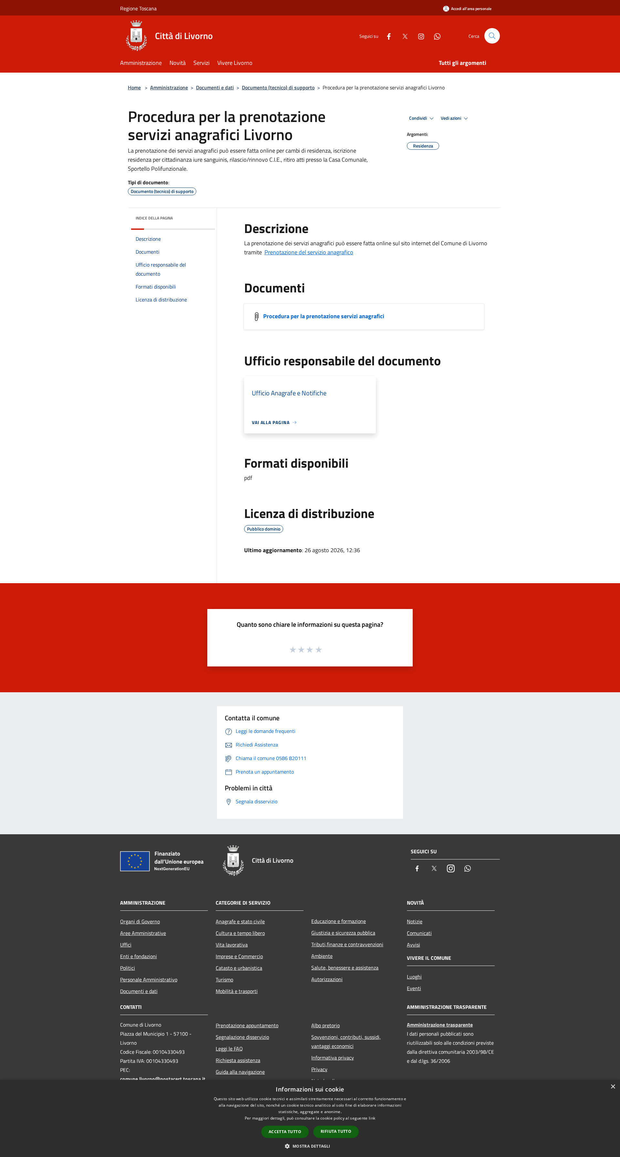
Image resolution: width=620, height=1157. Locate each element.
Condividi (418, 118)
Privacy (319, 1069)
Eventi (414, 988)
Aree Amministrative (143, 933)
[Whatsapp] (434, 35)
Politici (127, 968)
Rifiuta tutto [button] (336, 1131)
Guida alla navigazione (240, 1072)
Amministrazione (169, 87)
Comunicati (419, 933)
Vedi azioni (451, 118)
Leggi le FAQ (229, 1048)
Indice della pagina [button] (154, 218)
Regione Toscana (138, 8)
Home (134, 87)
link (372, 1118)
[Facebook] (386, 35)
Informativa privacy (332, 1057)
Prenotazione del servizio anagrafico (308, 252)
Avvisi (413, 945)
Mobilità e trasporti (237, 991)
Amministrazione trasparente (440, 1025)
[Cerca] (492, 36)
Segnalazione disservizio (242, 1037)
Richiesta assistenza (238, 1060)
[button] (310, 1146)
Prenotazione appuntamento (247, 1025)
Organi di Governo (140, 921)
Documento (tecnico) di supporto (278, 87)
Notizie (414, 921)
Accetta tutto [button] (285, 1131)
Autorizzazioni (327, 979)
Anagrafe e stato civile (240, 921)
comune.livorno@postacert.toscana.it (162, 1079)
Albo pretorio (325, 1025)
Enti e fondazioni (138, 956)
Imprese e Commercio (239, 956)
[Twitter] (402, 35)
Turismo (224, 979)
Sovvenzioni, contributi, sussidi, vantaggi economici (346, 1041)
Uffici (125, 945)
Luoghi (414, 976)
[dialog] (310, 1118)
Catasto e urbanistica (239, 968)
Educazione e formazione (338, 921)
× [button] (612, 1086)
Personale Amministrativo (148, 979)
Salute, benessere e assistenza (344, 967)
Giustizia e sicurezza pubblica (343, 933)
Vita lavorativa (232, 945)
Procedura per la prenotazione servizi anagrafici (323, 316)
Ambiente (322, 956)
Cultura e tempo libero (240, 933)
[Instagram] (418, 35)
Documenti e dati (215, 87)
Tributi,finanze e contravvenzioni (347, 944)
